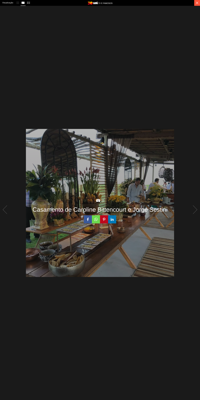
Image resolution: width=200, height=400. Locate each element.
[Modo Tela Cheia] (23, 2)
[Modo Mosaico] (28, 2)
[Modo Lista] (18, 2)
